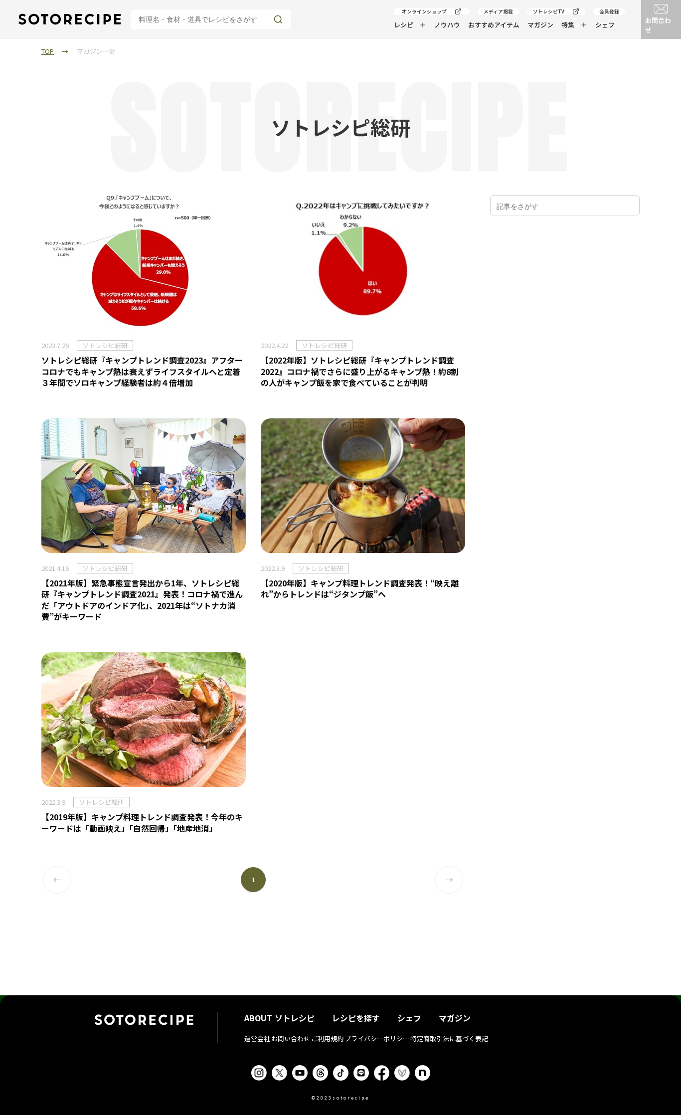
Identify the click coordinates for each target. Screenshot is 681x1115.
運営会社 (257, 1038)
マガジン (540, 24)
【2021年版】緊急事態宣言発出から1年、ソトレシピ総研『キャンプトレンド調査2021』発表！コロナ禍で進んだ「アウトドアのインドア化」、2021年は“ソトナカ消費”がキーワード (142, 599)
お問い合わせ (290, 1038)
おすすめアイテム (493, 24)
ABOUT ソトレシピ (279, 1018)
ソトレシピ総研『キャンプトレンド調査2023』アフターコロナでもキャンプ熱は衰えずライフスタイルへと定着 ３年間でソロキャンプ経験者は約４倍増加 (142, 371)
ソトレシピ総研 (105, 345)
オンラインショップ (424, 11)
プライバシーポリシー (376, 1038)
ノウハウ (447, 24)
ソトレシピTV (548, 11)
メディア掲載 (498, 11)
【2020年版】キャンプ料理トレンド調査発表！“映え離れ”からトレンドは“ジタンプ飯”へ (360, 588)
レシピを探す (356, 1018)
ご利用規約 (327, 1038)
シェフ (605, 24)
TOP (47, 51)
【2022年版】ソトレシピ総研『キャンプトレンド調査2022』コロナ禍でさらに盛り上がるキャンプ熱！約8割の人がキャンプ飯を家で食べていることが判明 (360, 371)
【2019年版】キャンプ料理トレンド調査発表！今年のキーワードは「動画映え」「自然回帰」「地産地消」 (142, 822)
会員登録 (609, 11)
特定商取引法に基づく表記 (449, 1038)
